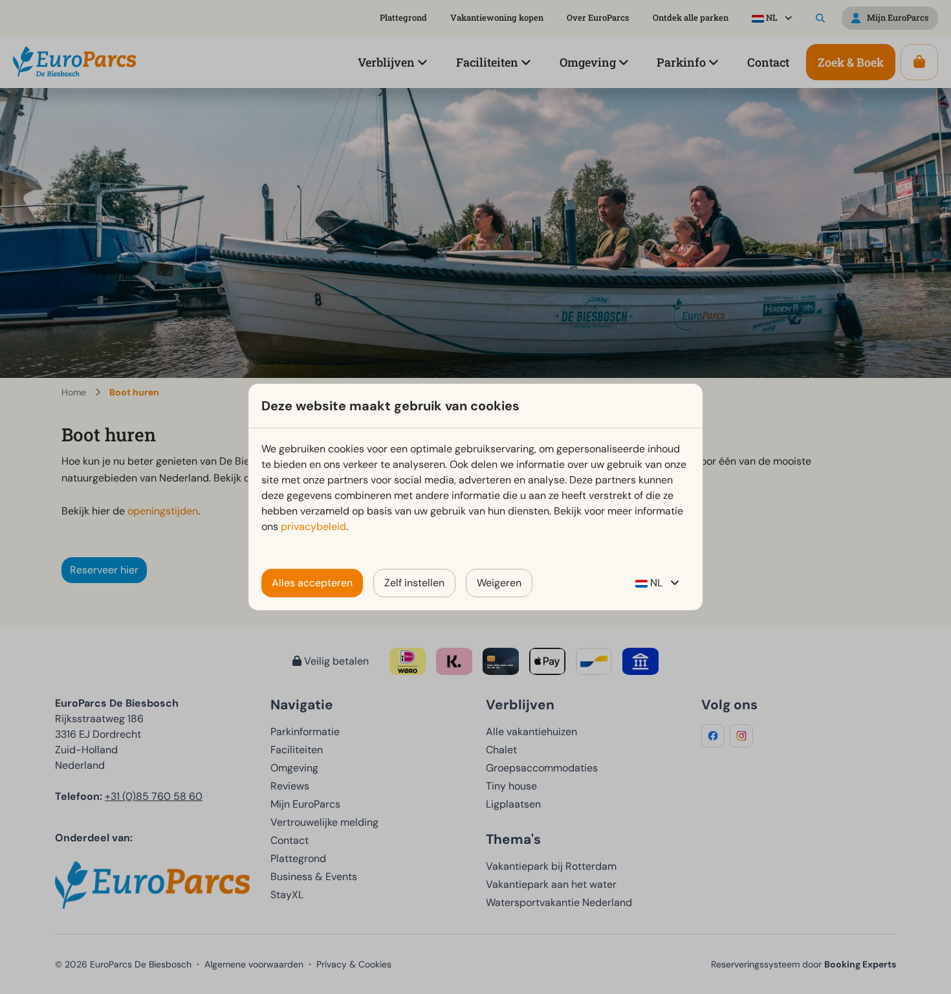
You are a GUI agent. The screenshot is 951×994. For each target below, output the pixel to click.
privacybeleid (313, 526)
